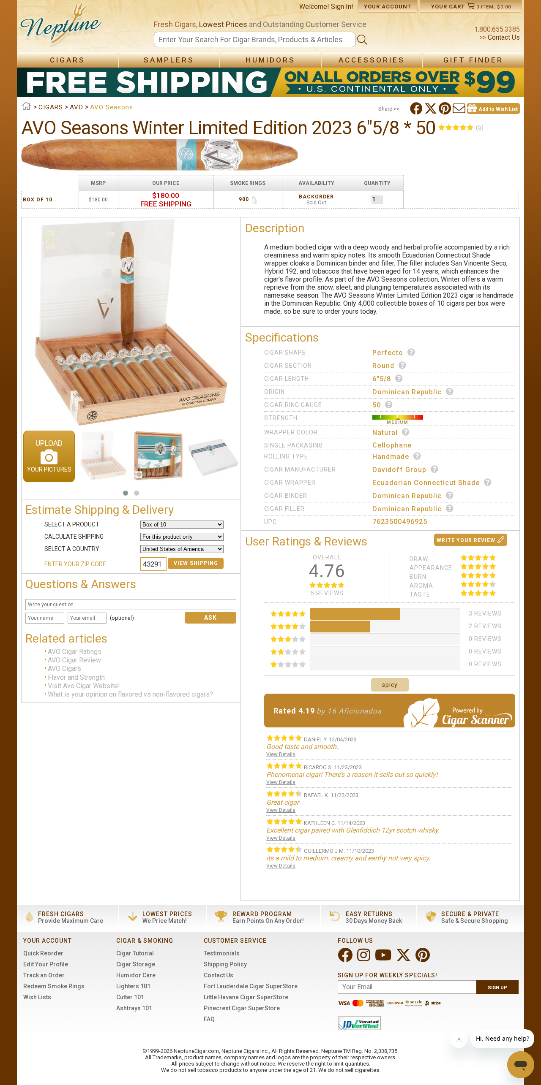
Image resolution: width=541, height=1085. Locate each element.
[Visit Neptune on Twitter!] (404, 958)
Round (383, 366)
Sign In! (342, 7)
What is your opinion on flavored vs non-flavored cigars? (130, 694)
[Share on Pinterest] (446, 108)
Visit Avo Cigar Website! (84, 686)
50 (376, 405)
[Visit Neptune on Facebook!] (346, 958)
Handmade (390, 457)
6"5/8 (381, 379)
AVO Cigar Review (74, 660)
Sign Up (497, 987)
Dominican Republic (407, 392)
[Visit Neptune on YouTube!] (384, 958)
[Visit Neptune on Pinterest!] (423, 958)
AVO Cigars (64, 669)
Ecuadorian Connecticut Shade (426, 483)
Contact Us (503, 37)
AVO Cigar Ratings (74, 652)
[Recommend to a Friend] (460, 108)
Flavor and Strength (76, 677)
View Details (280, 754)
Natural (385, 433)
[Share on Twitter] (431, 108)
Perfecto (387, 353)
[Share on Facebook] (417, 108)
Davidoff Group (399, 470)
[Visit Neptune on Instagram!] (364, 958)
